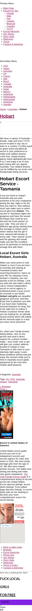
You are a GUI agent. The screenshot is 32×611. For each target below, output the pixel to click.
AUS (12, 379)
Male (9, 16)
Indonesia (8, 94)
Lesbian (10, 21)
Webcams (8, 39)
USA (5, 66)
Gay (9, 18)
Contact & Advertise (13, 44)
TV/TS (10, 29)
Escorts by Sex (10, 10)
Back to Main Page (12, 547)
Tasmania (13, 382)
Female (10, 13)
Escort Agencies (11, 31)
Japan (6, 68)
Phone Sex (8, 555)
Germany (7, 71)
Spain (6, 89)
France (6, 76)
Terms (6, 41)
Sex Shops (8, 34)
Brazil (6, 81)
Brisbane (5, 386)
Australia (7, 86)
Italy (5, 79)
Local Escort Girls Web (11, 49)
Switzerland (9, 99)
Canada (7, 84)
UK (4, 73)
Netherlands (9, 97)
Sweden (7, 104)
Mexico (6, 91)
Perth (3, 389)
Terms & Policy (10, 565)
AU (7, 379)
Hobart (7, 116)
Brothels (7, 550)
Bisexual (11, 23)
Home (3, 109)
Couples (11, 26)
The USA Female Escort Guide (14, 475)
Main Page (8, 8)
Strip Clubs (8, 36)
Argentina (8, 102)
